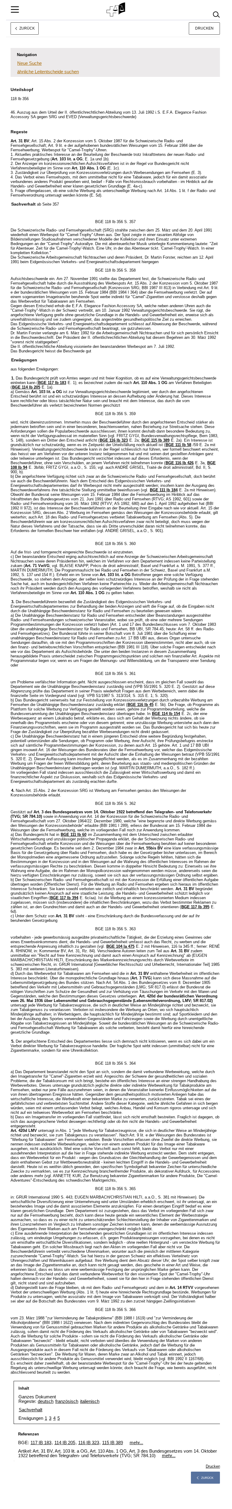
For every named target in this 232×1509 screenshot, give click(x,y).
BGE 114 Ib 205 (26, 387)
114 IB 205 (64, 1442)
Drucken (204, 28)
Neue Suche (29, 63)
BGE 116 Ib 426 (180, 463)
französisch (66, 1401)
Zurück (207, 1477)
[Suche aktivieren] (216, 14)
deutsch (45, 1401)
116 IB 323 (88, 1442)
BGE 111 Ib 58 (178, 445)
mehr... (136, 1442)
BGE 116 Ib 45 (140, 704)
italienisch (89, 1401)
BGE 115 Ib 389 (155, 440)
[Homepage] (116, 9)
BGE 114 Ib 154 (166, 713)
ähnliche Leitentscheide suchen (48, 71)
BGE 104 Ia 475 (120, 946)
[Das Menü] (15, 9)
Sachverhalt (30, 1409)
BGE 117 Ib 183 (52, 382)
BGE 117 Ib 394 (64, 898)
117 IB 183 (41, 1442)
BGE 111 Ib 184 (164, 490)
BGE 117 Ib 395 (195, 907)
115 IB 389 (112, 1442)
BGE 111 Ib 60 (73, 834)
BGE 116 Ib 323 (114, 440)
